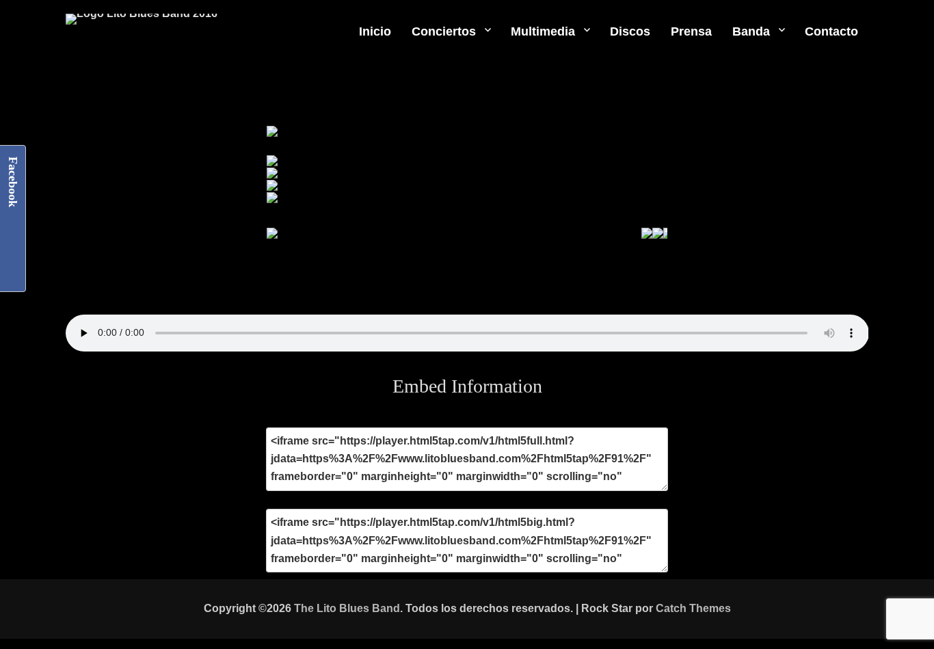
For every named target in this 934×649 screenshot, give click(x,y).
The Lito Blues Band (347, 608)
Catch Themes (693, 608)
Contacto (831, 31)
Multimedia (543, 31)
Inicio (375, 31)
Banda (751, 31)
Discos (630, 31)
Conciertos (444, 31)
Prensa (691, 31)
